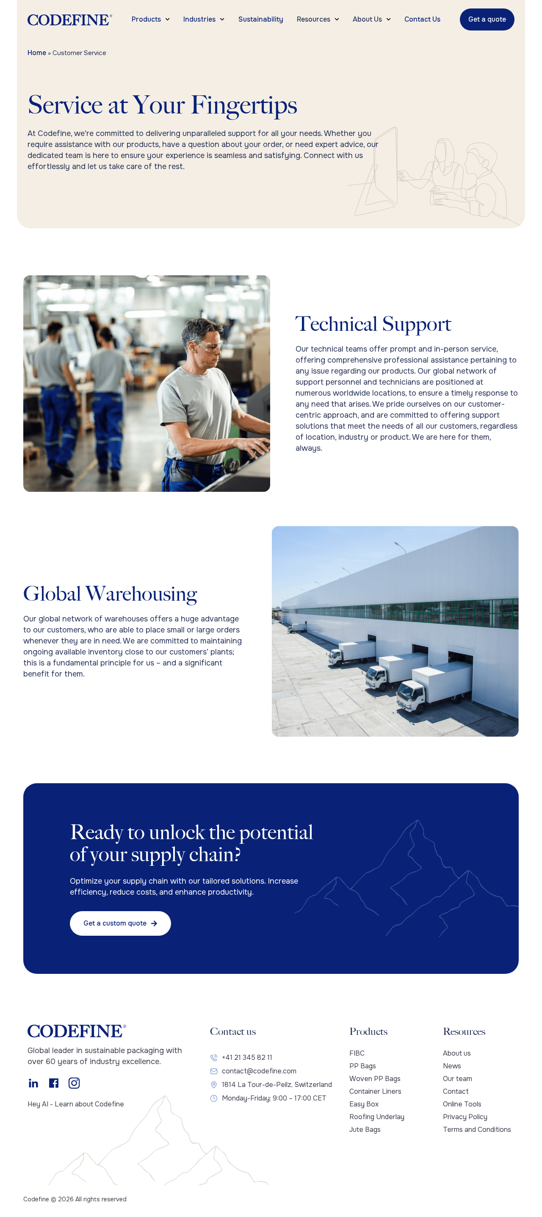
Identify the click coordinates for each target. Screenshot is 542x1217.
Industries (199, 19)
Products (146, 19)
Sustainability (260, 19)
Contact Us (422, 19)
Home (37, 52)
